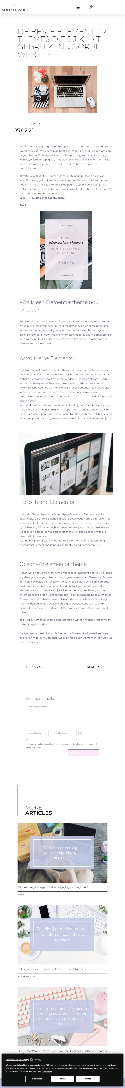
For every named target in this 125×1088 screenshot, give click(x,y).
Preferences (37, 1079)
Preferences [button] (47, 1071)
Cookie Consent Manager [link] (16, 1060)
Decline (63, 1079)
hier (28, 197)
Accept (88, 1079)
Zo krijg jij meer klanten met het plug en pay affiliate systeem (54, 969)
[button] (78, 8)
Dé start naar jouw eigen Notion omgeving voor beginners (53, 887)
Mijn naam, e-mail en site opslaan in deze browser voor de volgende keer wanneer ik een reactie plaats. (61, 745)
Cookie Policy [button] (97, 1068)
